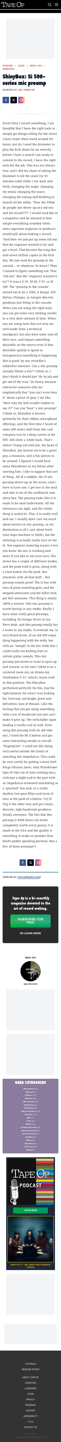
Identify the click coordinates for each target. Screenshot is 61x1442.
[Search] (49, 4)
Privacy (30, 1399)
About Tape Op (30, 1377)
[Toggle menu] (56, 4)
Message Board (30, 1369)
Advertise (30, 1383)
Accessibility (30, 1416)
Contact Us (30, 1427)
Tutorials (30, 1364)
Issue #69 (36, 66)
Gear (21, 66)
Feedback (30, 1405)
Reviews (8, 66)
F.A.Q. (30, 1421)
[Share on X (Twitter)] (13, 100)
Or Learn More (30, 933)
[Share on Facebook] (6, 100)
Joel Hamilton (26, 90)
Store (30, 1394)
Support (30, 1410)
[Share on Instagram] (21, 100)
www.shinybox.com (29, 876)
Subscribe (30, 1388)
